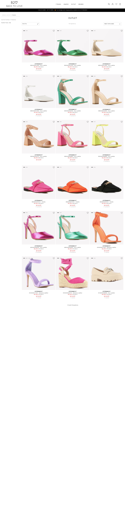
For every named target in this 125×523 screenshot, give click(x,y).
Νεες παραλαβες (109, 23)
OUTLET (73, 4)
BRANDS (81, 4)
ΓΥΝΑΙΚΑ (58, 4)
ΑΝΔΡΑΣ (66, 4)
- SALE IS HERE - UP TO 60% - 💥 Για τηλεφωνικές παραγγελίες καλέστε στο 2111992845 (62, 10)
